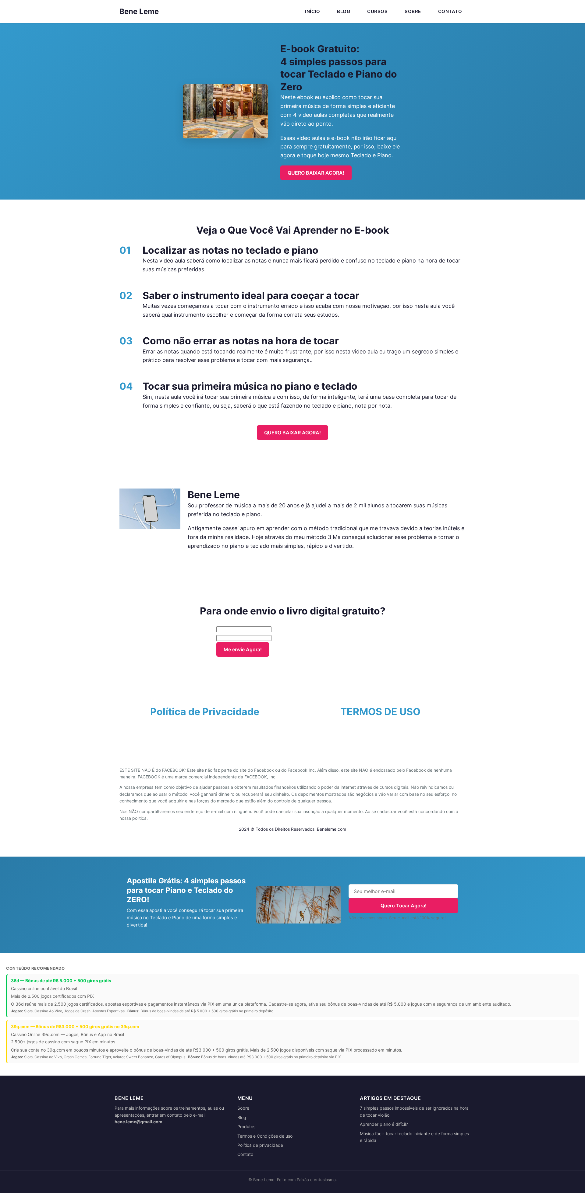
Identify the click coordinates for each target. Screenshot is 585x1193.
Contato (450, 11)
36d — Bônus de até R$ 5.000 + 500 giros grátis (61, 980)
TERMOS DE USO (380, 712)
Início (312, 11)
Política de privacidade (260, 1145)
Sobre (413, 11)
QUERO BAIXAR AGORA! (316, 173)
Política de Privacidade (204, 712)
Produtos (246, 1126)
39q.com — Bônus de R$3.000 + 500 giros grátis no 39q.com (75, 1026)
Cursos (377, 11)
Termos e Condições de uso (264, 1136)
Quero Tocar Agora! (404, 906)
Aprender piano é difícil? (384, 1124)
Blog (343, 11)
